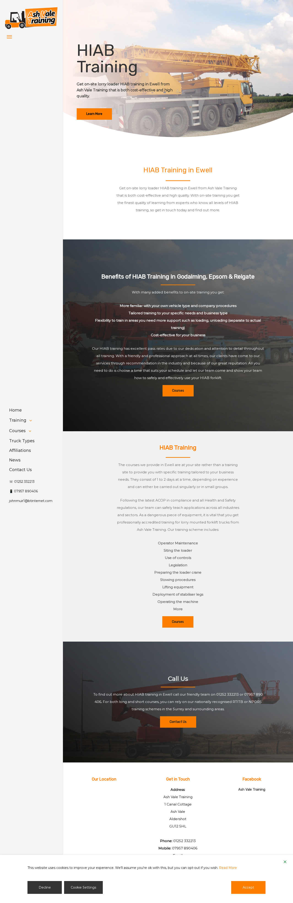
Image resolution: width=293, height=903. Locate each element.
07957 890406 (184, 848)
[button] (9, 36)
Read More (228, 868)
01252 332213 (227, 694)
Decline (45, 887)
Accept (248, 887)
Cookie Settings (83, 887)
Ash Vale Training (251, 789)
